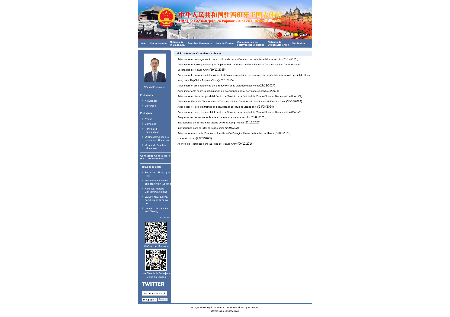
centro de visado (187, 138)
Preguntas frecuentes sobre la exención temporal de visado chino (214, 117)
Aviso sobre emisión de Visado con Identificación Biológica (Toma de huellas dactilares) (226, 133)
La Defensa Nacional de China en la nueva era (157, 199)
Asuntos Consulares (200, 43)
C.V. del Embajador (154, 87)
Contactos (298, 43)
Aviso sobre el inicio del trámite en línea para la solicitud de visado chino (218, 106)
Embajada (146, 113)
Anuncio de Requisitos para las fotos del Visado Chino (208, 143)
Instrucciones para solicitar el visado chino (201, 127)
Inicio (143, 43)
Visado (217, 53)
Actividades (151, 100)
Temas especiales (151, 166)
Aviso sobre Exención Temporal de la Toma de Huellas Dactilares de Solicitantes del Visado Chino (232, 101)
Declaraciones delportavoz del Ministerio (251, 43)
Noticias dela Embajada (177, 43)
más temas (165, 217)
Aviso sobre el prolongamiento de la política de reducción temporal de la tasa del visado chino (230, 59)
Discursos (150, 105)
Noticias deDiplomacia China (278, 43)
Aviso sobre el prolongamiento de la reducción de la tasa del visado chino (218, 85)
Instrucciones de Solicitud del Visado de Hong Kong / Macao (211, 122)
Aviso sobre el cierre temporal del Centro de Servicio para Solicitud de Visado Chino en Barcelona (232, 96)
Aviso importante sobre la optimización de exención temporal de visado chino (220, 90)
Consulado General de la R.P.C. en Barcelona (155, 157)
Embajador (146, 95)
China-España (158, 43)
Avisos (148, 118)
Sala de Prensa (225, 43)
